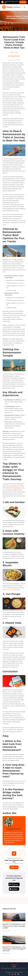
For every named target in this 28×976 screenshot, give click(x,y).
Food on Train (7, 920)
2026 (14, 966)
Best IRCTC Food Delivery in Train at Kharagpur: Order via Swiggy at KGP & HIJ (14, 949)
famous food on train (9, 589)
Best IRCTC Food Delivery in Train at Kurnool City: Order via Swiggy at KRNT (14, 926)
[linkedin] (12, 974)
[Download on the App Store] (14, 889)
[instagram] (18, 974)
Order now (14, 867)
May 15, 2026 (6, 931)
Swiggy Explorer (15, 56)
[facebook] (9, 974)
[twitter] (15, 974)
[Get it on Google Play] (14, 884)
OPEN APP (23, 2)
